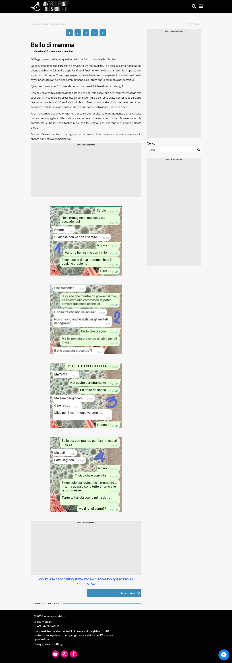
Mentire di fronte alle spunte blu (53, 51)
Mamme (37, 24)
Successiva (127, 593)
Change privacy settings (48, 644)
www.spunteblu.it (54, 616)
